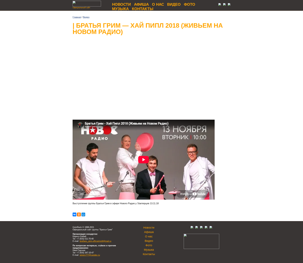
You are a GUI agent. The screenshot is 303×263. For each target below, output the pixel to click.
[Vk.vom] (219, 4)
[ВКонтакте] (74, 214)
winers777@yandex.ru (90, 255)
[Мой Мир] (83, 214)
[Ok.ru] (224, 4)
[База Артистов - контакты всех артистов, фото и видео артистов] (201, 248)
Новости (121, 4)
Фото (189, 4)
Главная (77, 17)
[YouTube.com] (228, 4)
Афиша (141, 4)
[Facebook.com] (197, 228)
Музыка (120, 9)
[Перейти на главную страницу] (87, 5)
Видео (174, 4)
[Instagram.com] (206, 228)
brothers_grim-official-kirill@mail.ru (95, 241)
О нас (158, 4)
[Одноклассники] (79, 214)
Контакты (142, 9)
